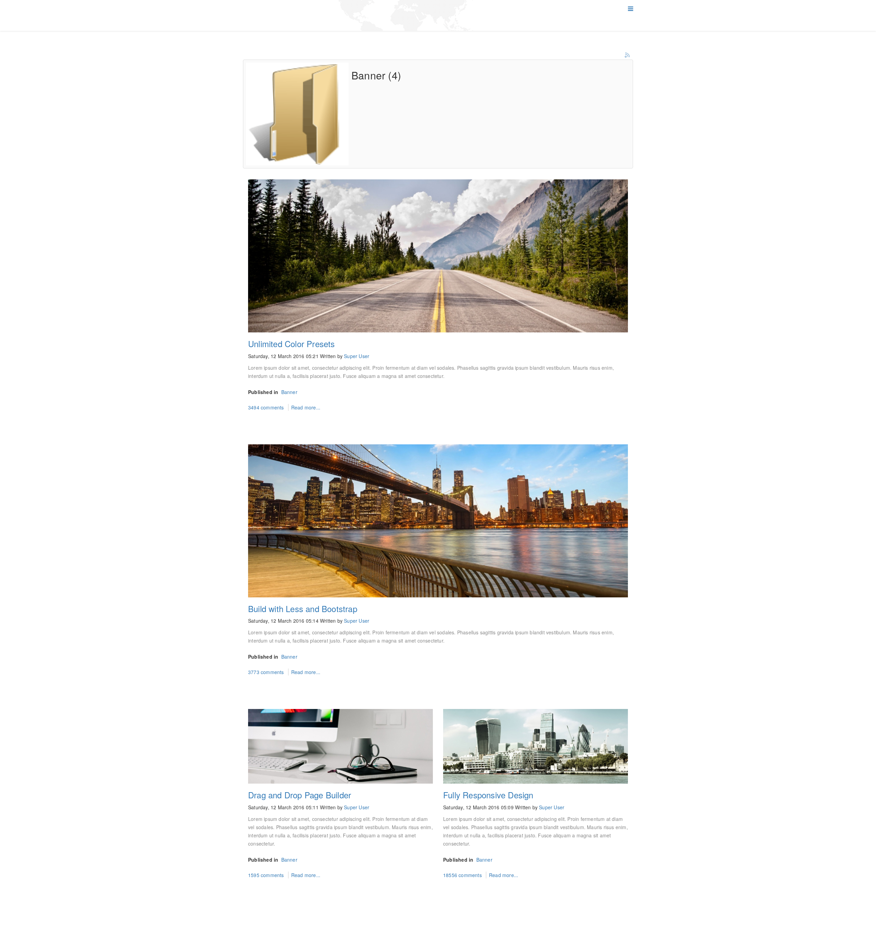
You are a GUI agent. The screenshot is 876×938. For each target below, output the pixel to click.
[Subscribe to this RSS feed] (627, 55)
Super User (356, 356)
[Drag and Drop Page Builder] (340, 746)
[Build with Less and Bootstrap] (438, 520)
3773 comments (266, 672)
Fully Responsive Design (488, 795)
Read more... (305, 407)
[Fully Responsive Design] (535, 746)
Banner (289, 392)
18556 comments (463, 875)
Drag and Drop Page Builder (299, 795)
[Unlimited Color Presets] (438, 255)
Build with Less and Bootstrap (302, 608)
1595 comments (266, 875)
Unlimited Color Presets (291, 344)
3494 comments (266, 407)
